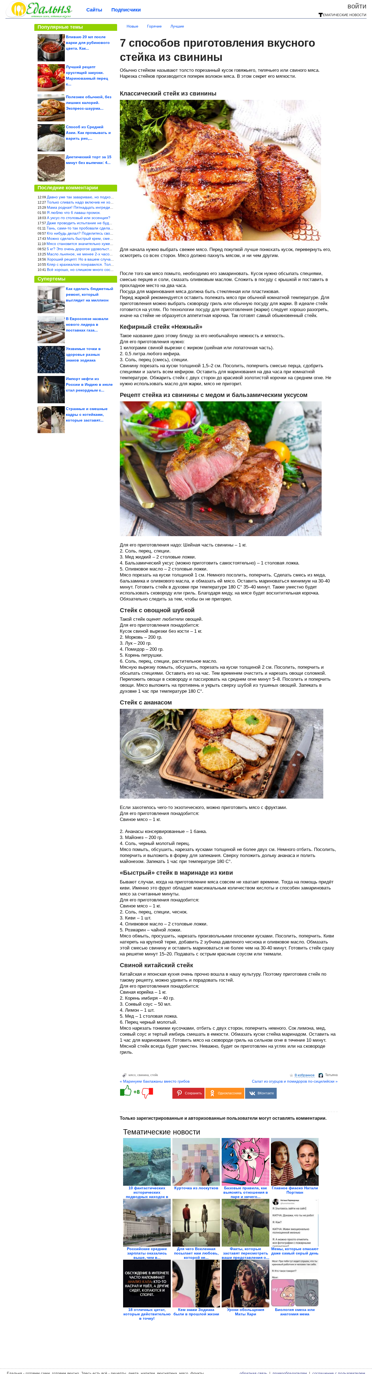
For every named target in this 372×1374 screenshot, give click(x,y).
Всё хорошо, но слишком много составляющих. (89, 269)
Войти (357, 6)
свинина (143, 1075)
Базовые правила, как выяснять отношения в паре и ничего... (245, 1192)
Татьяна (331, 1075)
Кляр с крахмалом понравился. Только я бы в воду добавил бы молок (109, 264)
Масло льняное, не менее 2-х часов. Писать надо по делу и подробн (108, 254)
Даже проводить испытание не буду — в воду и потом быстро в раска (109, 223)
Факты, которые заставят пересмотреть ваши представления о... (245, 1253)
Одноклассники (230, 1093)
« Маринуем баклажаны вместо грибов (155, 1081)
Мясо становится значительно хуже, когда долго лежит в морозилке (107, 243)
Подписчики (126, 10)
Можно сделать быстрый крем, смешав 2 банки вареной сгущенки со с (110, 238)
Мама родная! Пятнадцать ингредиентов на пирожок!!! (96, 207)
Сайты (94, 10)
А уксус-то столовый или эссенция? (78, 218)
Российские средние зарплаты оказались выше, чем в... (147, 1253)
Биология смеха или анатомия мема (295, 1311)
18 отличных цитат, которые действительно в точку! (147, 1314)
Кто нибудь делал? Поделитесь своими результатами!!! (96, 233)
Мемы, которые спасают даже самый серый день (295, 1251)
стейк (154, 1075)
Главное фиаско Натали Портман (295, 1190)
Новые (132, 26)
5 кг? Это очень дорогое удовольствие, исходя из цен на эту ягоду (106, 249)
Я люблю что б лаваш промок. (74, 212)
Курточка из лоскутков (196, 1188)
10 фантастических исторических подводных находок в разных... (147, 1194)
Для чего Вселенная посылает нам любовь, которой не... (196, 1253)
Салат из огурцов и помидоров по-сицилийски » (295, 1081)
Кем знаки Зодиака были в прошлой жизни (196, 1311)
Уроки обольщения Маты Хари (245, 1311)
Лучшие (177, 26)
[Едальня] (39, 17)
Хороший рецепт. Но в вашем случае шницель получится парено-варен (111, 259)
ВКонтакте (266, 1093)
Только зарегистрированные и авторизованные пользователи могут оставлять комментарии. (223, 1118)
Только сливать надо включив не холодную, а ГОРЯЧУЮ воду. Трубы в (110, 202)
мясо (132, 1075)
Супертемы (51, 279)
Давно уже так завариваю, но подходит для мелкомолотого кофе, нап (109, 197)
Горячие (154, 26)
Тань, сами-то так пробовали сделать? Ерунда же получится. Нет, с (107, 228)
